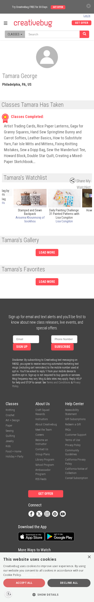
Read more (29, 575)
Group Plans (42, 454)
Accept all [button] (24, 583)
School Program (44, 464)
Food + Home (13, 451)
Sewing (10, 430)
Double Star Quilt (40, 155)
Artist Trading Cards (19, 126)
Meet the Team (43, 429)
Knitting (10, 410)
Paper (9, 425)
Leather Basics (39, 138)
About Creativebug (46, 424)
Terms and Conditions (58, 382)
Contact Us (41, 449)
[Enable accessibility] (8, 594)
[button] (47, 594)
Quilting (10, 435)
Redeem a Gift (73, 424)
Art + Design (13, 420)
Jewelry (10, 441)
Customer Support (75, 434)
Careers (39, 434)
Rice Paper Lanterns (53, 126)
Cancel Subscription (76, 478)
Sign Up (22, 347)
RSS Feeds (41, 479)
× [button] (89, 557)
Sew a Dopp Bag (32, 149)
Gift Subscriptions (75, 419)
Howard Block (15, 155)
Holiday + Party (14, 456)
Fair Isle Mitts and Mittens (33, 143)
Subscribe (62, 347)
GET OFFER (81, 22)
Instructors (41, 419)
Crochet (10, 415)
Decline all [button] (69, 583)
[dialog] (47, 577)
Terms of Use (72, 440)
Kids (8, 446)
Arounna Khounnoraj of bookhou (30, 219)
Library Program (44, 459)
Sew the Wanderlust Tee (66, 149)
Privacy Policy (72, 445)
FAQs (68, 429)
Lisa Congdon (64, 221)
